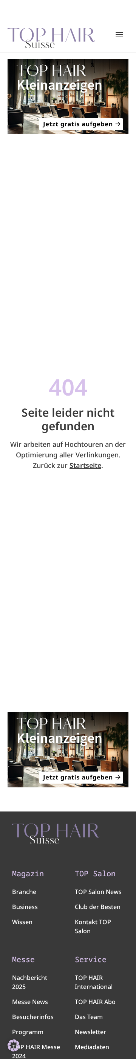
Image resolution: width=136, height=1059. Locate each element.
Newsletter (90, 1032)
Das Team (89, 1017)
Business (25, 907)
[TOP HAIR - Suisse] (55, 834)
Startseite (85, 465)
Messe (23, 959)
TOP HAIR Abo (95, 1002)
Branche (24, 892)
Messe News (30, 1002)
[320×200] (68, 96)
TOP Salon (95, 873)
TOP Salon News (98, 892)
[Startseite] (51, 35)
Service (91, 959)
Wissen (22, 922)
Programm (27, 1032)
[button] (13, 1045)
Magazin (28, 873)
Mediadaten (92, 1047)
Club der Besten (98, 907)
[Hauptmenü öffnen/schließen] (119, 35)
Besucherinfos (33, 1017)
